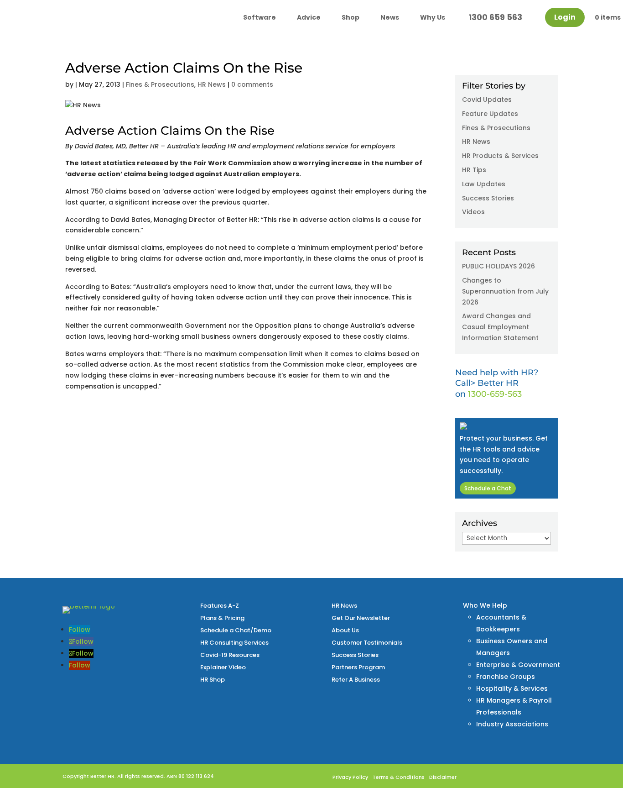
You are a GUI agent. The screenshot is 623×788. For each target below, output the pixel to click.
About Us (345, 630)
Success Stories (488, 198)
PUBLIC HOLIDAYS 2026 (498, 266)
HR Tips (474, 169)
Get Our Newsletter (361, 618)
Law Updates (483, 184)
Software (259, 17)
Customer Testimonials (367, 642)
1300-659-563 (495, 394)
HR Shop (212, 679)
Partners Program (358, 667)
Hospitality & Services (512, 688)
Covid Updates (487, 99)
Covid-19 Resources (230, 655)
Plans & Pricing (222, 618)
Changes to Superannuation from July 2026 (505, 291)
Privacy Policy (350, 777)
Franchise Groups (505, 676)
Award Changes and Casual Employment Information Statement (500, 326)
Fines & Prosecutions (160, 84)
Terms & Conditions (399, 777)
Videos (473, 211)
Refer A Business (356, 679)
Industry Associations (512, 724)
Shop (350, 17)
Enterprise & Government (518, 664)
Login (565, 17)
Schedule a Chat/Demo (235, 630)
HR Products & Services (500, 155)
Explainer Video (223, 667)
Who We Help (485, 605)
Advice (309, 17)
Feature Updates (490, 113)
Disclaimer (443, 777)
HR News (211, 84)
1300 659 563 (495, 17)
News (389, 17)
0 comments (252, 84)
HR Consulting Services (234, 642)
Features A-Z (219, 605)
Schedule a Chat (487, 488)
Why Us (432, 17)
